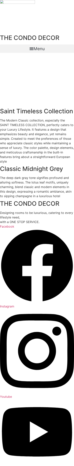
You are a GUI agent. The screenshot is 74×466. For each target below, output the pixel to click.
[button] (37, 48)
